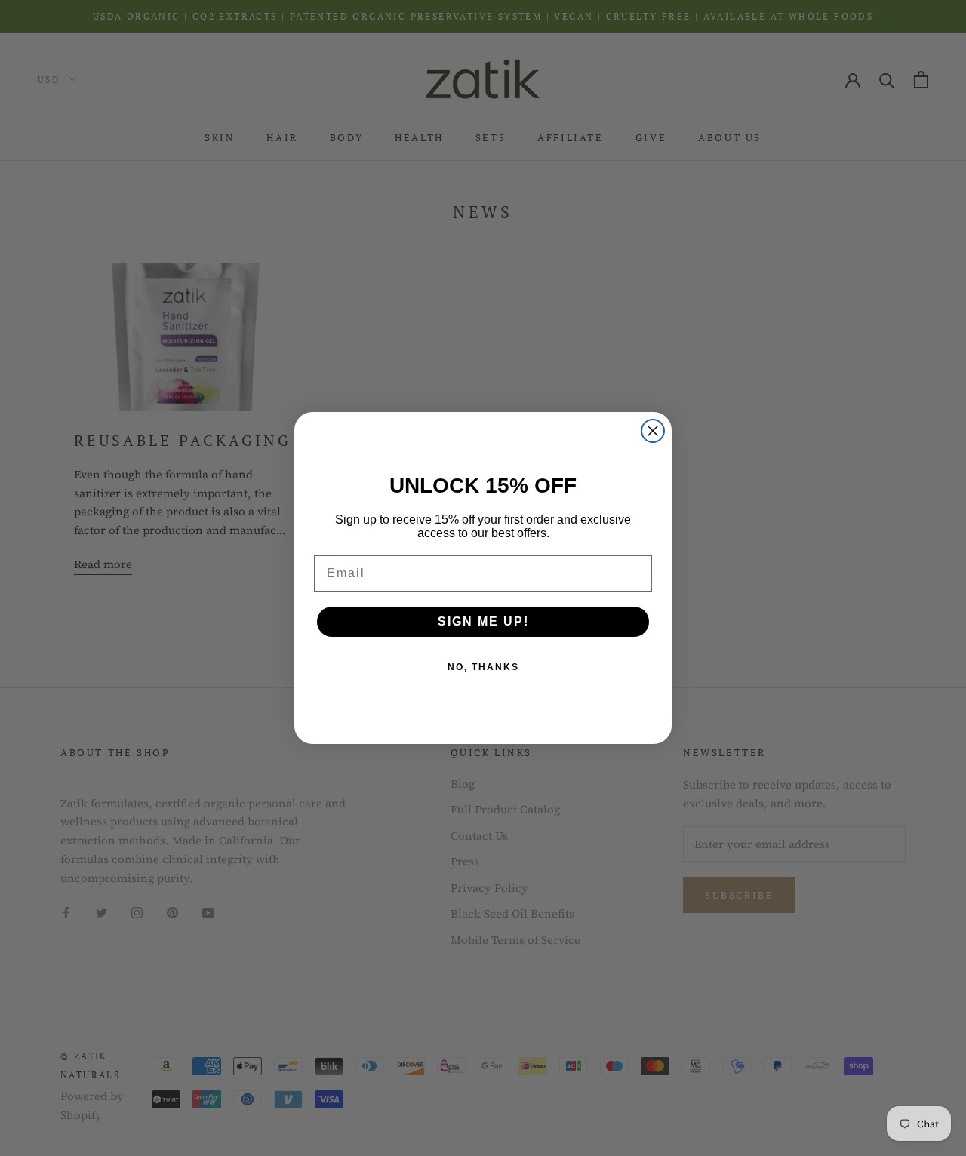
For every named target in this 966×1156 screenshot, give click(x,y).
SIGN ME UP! (483, 621)
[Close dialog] (652, 431)
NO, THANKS (483, 667)
